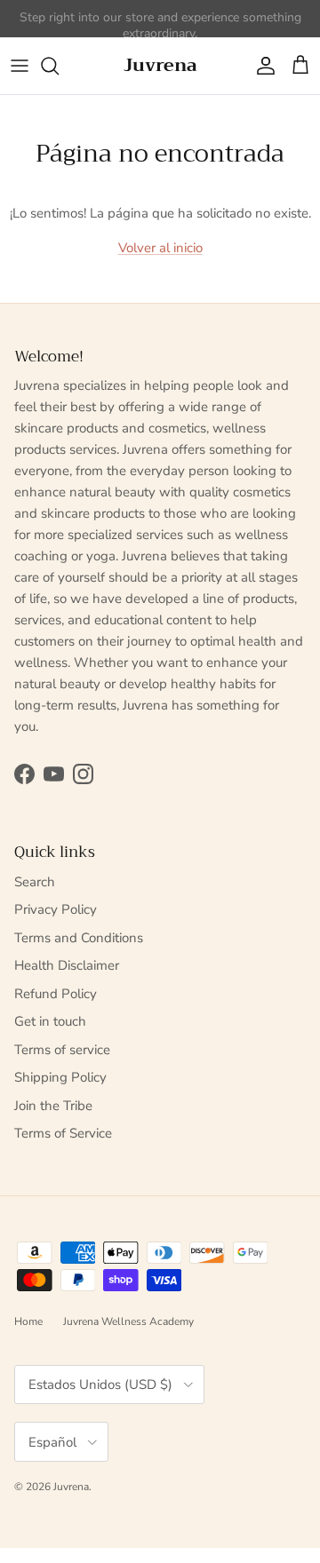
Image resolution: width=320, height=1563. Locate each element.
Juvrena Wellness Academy (128, 1321)
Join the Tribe (53, 1106)
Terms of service (62, 1050)
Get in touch (50, 1021)
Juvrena (71, 1487)
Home (28, 1321)
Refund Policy (55, 994)
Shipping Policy (60, 1077)
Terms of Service (63, 1133)
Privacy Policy (55, 909)
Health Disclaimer (66, 965)
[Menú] (19, 65)
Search (34, 882)
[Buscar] (58, 65)
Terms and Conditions (78, 938)
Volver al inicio (160, 248)
